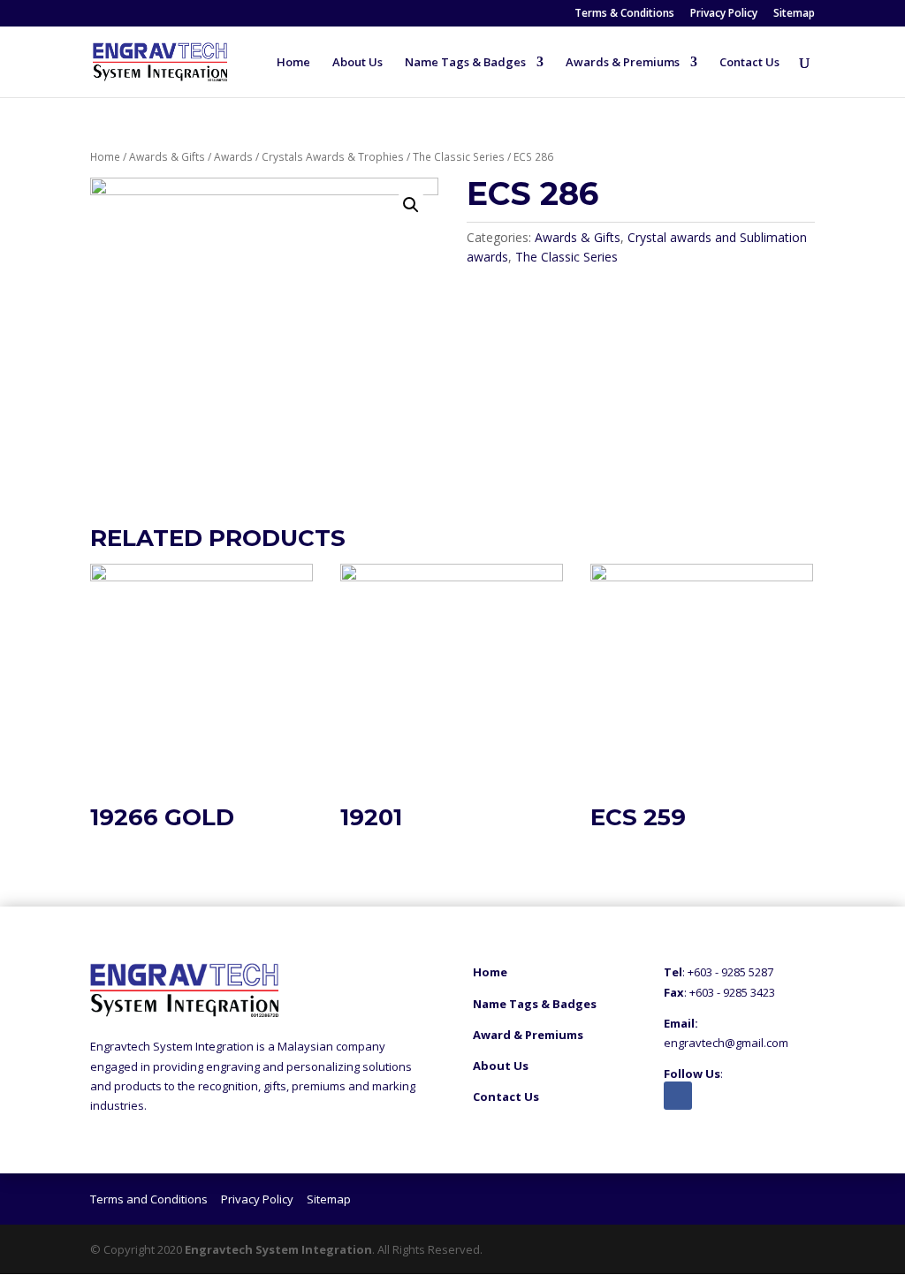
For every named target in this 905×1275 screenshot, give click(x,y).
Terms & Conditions (624, 14)
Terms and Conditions (149, 1199)
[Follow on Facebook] (678, 1095)
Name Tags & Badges (465, 63)
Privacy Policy (723, 14)
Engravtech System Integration (278, 1249)
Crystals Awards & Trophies (333, 156)
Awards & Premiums (623, 63)
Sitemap (794, 14)
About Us (357, 63)
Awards (233, 156)
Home (293, 63)
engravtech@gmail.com (726, 1043)
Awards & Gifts (167, 156)
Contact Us (749, 63)
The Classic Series (459, 156)
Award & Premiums (528, 1035)
